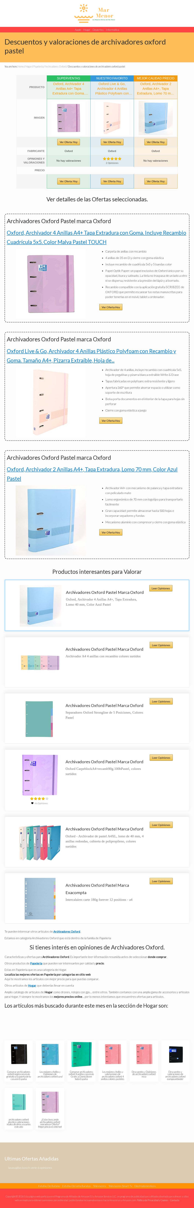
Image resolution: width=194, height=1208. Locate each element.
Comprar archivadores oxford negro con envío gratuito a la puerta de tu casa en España (18, 1075)
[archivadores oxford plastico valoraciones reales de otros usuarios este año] (19, 1102)
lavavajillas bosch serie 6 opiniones (30, 1167)
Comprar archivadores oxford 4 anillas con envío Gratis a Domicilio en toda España (81, 1075)
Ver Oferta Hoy (68, 142)
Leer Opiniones (161, 588)
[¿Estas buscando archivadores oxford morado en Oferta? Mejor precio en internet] (50, 1102)
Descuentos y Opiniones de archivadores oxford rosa (144, 1074)
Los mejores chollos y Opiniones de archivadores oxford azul (50, 1074)
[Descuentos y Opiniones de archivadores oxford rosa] (144, 1054)
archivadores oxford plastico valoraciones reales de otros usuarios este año (19, 1123)
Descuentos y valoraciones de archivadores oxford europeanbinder (175, 1075)
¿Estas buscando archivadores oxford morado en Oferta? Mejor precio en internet (50, 1123)
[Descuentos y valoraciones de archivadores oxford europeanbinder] (175, 1054)
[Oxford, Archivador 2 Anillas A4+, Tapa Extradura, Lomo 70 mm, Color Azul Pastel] (155, 118)
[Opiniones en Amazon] (112, 159)
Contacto (174, 1200)
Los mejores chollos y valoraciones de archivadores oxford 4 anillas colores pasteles (112, 1075)
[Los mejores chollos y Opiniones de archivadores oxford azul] (50, 1054)
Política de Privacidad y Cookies (152, 1200)
